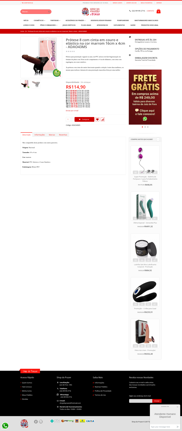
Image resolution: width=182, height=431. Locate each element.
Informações (40, 135)
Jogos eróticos (69, 25)
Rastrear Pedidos (101, 387)
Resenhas (63, 135)
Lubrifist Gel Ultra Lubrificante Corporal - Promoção (145, 265)
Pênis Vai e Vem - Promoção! (145, 350)
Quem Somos (27, 383)
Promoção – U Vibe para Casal (145, 308)
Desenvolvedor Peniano (101, 20)
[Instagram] (41, 422)
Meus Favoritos (146, 3)
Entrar (159, 3)
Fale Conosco (27, 387)
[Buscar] (49, 12)
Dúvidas (25, 399)
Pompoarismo (123, 20)
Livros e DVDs (28, 25)
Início (22, 31)
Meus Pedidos (27, 395)
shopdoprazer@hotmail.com (70, 403)
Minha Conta (117, 3)
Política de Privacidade (103, 391)
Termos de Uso (100, 395)
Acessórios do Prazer (75, 20)
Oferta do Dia (131, 3)
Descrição (26, 135)
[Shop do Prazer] (91, 12)
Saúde (132, 25)
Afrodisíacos (102, 25)
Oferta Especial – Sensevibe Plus (145, 223)
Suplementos (119, 25)
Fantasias (55, 20)
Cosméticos (39, 20)
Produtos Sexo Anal (149, 25)
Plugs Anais (86, 25)
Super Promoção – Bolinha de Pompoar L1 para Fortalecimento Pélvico (145, 179)
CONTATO (150, 11)
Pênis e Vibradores (48, 25)
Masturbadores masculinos (146, 20)
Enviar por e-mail (72, 110)
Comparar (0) (28, 3)
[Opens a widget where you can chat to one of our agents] (165, 416)
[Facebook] (36, 422)
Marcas (52, 135)
